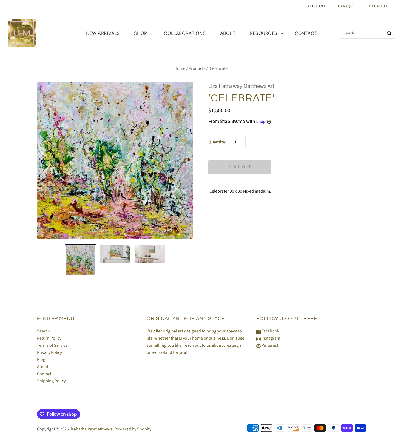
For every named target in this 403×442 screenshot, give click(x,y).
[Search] (389, 33)
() (346, 6)
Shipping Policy (51, 381)
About (228, 33)
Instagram (270, 338)
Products (197, 68)
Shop (140, 33)
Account (316, 6)
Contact (306, 33)
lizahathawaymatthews (91, 429)
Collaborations (185, 33)
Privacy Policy (49, 352)
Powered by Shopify (132, 429)
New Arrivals (103, 33)
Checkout (377, 6)
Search (43, 331)
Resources (263, 33)
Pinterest (269, 345)
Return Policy (49, 338)
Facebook (270, 331)
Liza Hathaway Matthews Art (241, 86)
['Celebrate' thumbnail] (80, 259)
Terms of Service (52, 345)
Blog (41, 360)
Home (179, 68)
